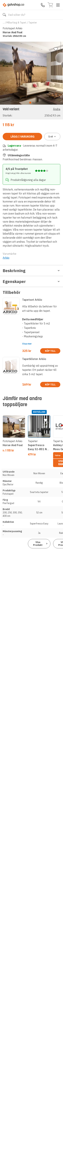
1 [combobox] (50, 136)
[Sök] (4, 14)
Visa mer (27, 343)
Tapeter (32, 22)
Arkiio (6, 257)
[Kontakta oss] (42, 5)
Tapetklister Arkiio (34, 359)
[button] (31, 112)
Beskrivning (14, 270)
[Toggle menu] (58, 5)
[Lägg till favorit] (55, 49)
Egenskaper (14, 281)
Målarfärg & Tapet (16, 22)
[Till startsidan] (13, 5)
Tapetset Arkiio (32, 299)
